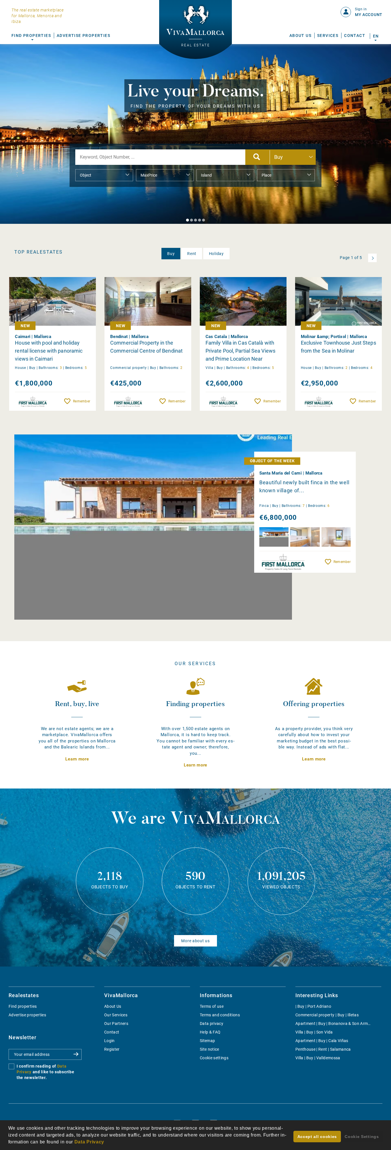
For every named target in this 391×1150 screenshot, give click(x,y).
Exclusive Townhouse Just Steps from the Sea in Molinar (338, 347)
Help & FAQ (210, 1032)
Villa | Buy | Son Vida (314, 1032)
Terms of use (212, 1006)
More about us (195, 940)
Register (112, 1049)
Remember (81, 401)
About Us (300, 35)
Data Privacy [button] (89, 1141)
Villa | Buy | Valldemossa (317, 1058)
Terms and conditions (220, 1015)
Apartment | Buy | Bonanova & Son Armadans (337, 1023)
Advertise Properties (83, 35)
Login (109, 1040)
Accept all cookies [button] (317, 1136)
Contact (354, 35)
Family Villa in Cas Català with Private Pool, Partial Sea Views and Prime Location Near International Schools (240, 351)
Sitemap (207, 1040)
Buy (171, 253)
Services (327, 35)
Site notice (209, 1049)
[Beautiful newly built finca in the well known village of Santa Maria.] (153, 527)
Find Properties (31, 35)
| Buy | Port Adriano (313, 1006)
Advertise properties (27, 1015)
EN (375, 36)
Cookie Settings (362, 1136)
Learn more (77, 759)
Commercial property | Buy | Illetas (327, 1015)
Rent (191, 253)
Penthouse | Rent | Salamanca (323, 1049)
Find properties (23, 1006)
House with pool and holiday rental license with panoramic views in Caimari (48, 351)
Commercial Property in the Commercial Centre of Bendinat (146, 347)
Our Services (115, 1015)
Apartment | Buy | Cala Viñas (321, 1040)
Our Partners (116, 1023)
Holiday (216, 253)
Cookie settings (214, 1058)
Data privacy (211, 1023)
